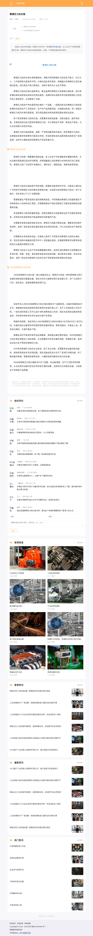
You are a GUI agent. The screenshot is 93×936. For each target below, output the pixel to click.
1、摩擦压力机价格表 (28, 26)
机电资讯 (13, 923)
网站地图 (28, 923)
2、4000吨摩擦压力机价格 (30, 30)
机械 (17, 39)
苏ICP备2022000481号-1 (37, 927)
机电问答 (20, 923)
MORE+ (80, 401)
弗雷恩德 (13, 930)
